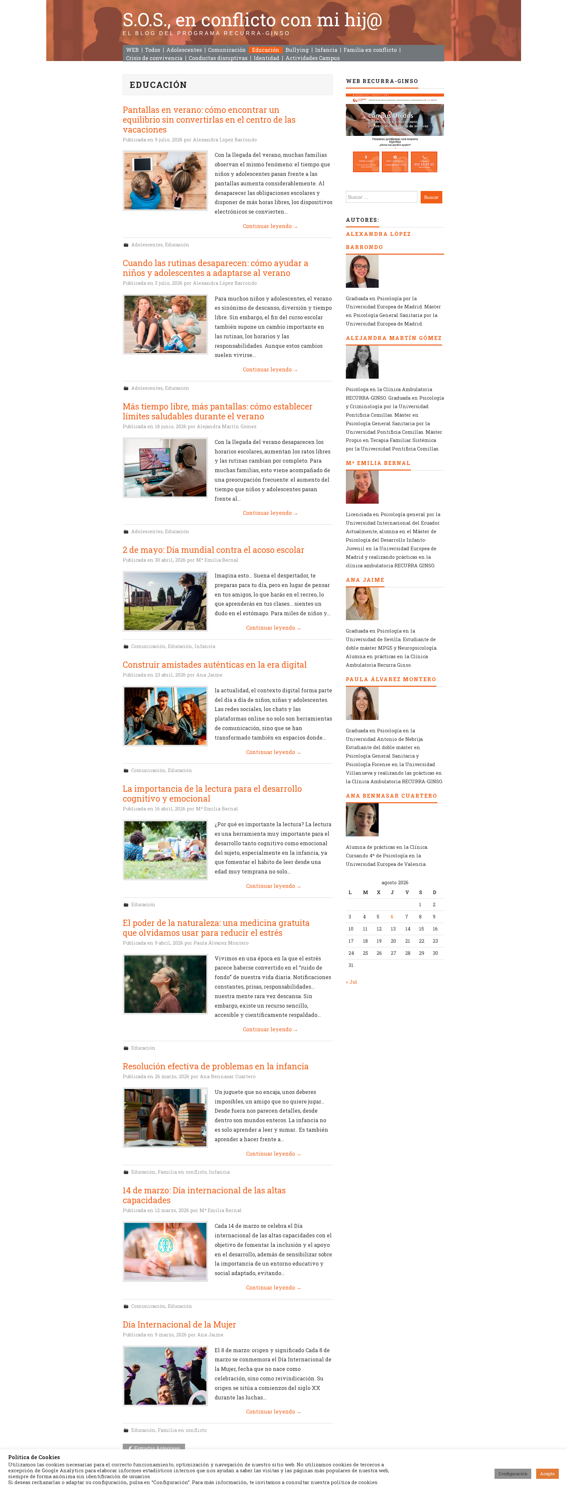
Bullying (297, 50)
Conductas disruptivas (218, 58)
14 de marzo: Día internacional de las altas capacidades (204, 1195)
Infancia (326, 50)
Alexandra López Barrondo (225, 139)
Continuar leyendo (270, 225)
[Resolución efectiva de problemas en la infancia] (165, 1117)
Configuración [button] (512, 1474)
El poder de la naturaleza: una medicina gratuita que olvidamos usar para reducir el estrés (216, 927)
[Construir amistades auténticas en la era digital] (165, 716)
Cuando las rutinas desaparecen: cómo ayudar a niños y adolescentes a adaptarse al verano (215, 268)
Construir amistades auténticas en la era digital (215, 664)
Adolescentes (184, 50)
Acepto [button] (547, 1474)
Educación (265, 50)
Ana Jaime (209, 675)
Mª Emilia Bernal (217, 560)
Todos (152, 50)
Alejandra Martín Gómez (227, 426)
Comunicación (227, 50)
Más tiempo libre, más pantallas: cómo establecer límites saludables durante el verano (218, 411)
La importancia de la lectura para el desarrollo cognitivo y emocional (212, 793)
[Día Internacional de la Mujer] (165, 1376)
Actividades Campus (312, 58)
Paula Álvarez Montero (221, 943)
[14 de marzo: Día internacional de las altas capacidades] (165, 1251)
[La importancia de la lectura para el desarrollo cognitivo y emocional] (165, 850)
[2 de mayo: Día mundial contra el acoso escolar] (165, 601)
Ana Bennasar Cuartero (228, 1076)
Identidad (266, 58)
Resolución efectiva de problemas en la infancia (216, 1066)
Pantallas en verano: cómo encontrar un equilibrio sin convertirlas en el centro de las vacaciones (209, 119)
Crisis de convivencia (154, 58)
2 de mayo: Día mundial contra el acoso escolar (213, 549)
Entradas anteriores (156, 1448)
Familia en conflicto (370, 50)
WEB (132, 50)
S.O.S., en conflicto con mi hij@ (253, 19)
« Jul (351, 982)
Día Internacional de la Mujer (179, 1324)
